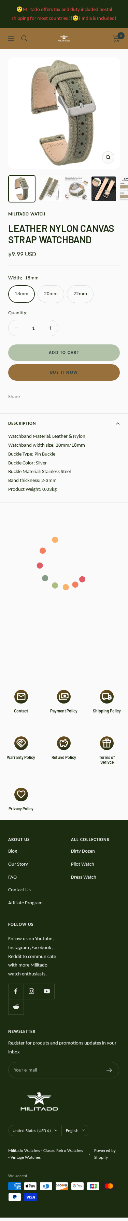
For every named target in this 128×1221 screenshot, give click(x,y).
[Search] (24, 38)
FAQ (12, 877)
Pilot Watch (82, 864)
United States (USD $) (32, 1130)
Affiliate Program (25, 903)
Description (22, 423)
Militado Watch (26, 213)
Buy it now (64, 372)
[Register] (109, 1070)
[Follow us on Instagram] (31, 991)
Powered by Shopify (105, 1154)
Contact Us (19, 890)
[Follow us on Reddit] (16, 1006)
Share (14, 396)
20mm (51, 293)
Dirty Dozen (83, 851)
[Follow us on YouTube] (46, 991)
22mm (80, 293)
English (72, 1130)
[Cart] (116, 38)
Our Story (18, 864)
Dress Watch (83, 877)
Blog (12, 851)
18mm (21, 293)
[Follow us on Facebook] (16, 991)
